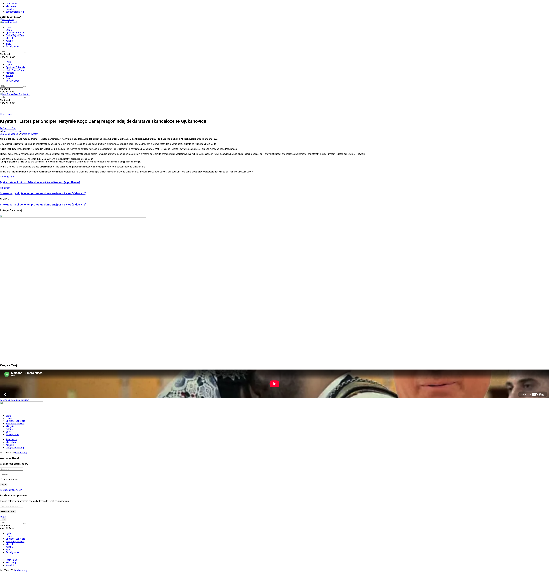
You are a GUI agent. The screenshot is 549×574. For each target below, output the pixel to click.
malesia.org (21, 452)
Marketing (11, 6)
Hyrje (8, 27)
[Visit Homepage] (7, 19)
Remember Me (10, 479)
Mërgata (10, 38)
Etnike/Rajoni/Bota (15, 35)
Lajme (9, 30)
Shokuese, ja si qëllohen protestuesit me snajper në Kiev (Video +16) (43, 204)
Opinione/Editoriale (15, 32)
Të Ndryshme (12, 46)
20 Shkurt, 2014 (8, 128)
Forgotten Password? (11, 490)
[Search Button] (24, 86)
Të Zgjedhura (15, 131)
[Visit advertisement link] (8, 22)
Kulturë (9, 40)
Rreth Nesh (11, 3)
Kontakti (10, 9)
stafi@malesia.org (15, 11)
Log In (3, 516)
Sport (8, 43)
